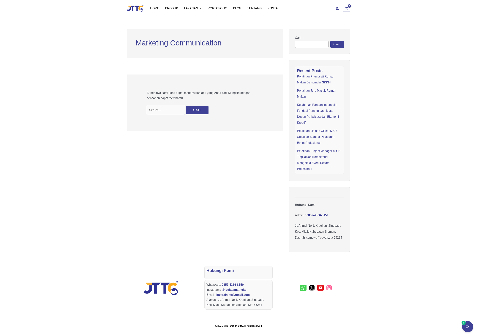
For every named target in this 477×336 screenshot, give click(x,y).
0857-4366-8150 (233, 284)
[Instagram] (329, 288)
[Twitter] (312, 288)
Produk (171, 8)
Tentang (254, 8)
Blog (237, 8)
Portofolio (217, 8)
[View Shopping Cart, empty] (346, 8)
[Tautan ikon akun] (337, 8)
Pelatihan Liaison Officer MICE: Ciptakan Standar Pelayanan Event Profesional (317, 136)
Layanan (191, 8)
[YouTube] (320, 288)
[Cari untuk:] (166, 110)
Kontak (274, 8)
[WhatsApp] (303, 288)
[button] (200, 8)
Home (154, 8)
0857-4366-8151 (317, 215)
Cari (298, 37)
